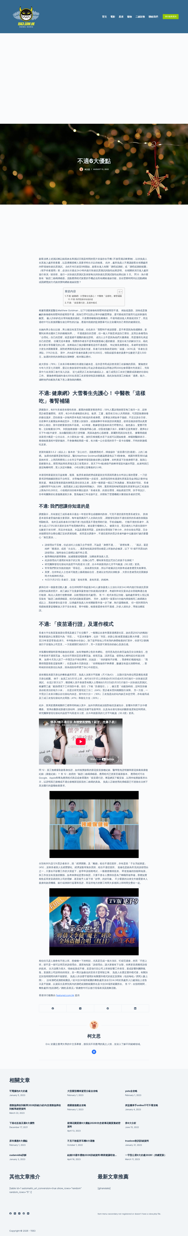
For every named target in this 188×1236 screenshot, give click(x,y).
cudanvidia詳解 (17, 1155)
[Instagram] (19, 1213)
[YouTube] (28, 1213)
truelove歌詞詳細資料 (137, 1140)
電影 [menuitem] (112, 16)
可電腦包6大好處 (18, 1090)
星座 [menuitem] (121, 16)
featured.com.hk (65, 995)
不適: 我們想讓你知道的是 (82, 299)
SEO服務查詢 (170, 16)
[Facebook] (53, 1008)
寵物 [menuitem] (129, 16)
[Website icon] (94, 1052)
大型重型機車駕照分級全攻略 (82, 1090)
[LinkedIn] (135, 1008)
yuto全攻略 (131, 1090)
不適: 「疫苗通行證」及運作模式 (82, 302)
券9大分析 (130, 1123)
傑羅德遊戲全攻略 (76, 1105)
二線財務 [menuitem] (140, 16)
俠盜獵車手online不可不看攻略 (141, 1105)
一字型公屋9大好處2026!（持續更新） (146, 1155)
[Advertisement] (94, 78)
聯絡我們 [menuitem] (153, 16)
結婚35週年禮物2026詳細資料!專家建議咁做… (92, 1155)
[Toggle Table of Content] (118, 291)
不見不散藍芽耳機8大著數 (81, 1140)
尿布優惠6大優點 (18, 1140)
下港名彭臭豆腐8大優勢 (22, 1123)
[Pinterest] (108, 1008)
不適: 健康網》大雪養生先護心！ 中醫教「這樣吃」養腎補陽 (94, 296)
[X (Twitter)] (80, 1008)
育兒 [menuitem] (104, 16)
